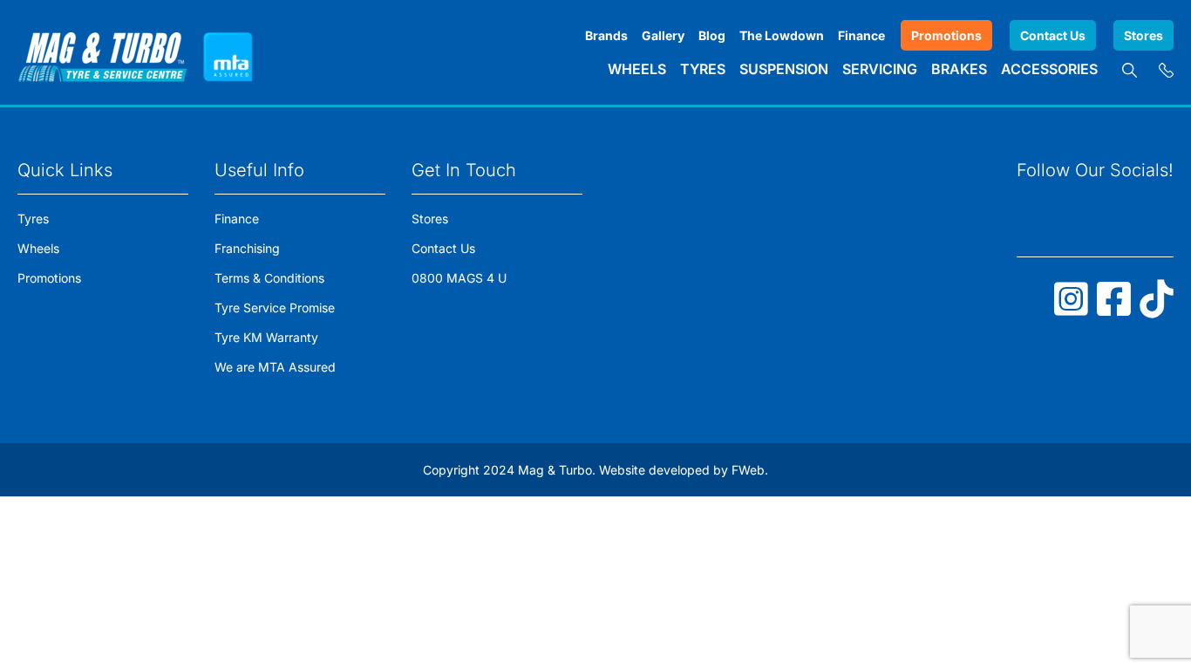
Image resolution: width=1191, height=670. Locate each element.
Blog (711, 35)
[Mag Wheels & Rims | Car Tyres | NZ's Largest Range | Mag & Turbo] (102, 52)
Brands (606, 35)
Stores (1143, 35)
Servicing (879, 69)
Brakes (959, 69)
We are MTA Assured (275, 366)
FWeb (748, 469)
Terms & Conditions (269, 277)
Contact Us (1053, 35)
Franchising (247, 248)
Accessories (1049, 69)
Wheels (637, 69)
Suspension (783, 69)
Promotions (946, 35)
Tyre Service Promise (274, 307)
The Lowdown (781, 35)
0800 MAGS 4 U (459, 277)
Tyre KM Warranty (266, 337)
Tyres (702, 69)
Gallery (663, 35)
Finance (861, 35)
